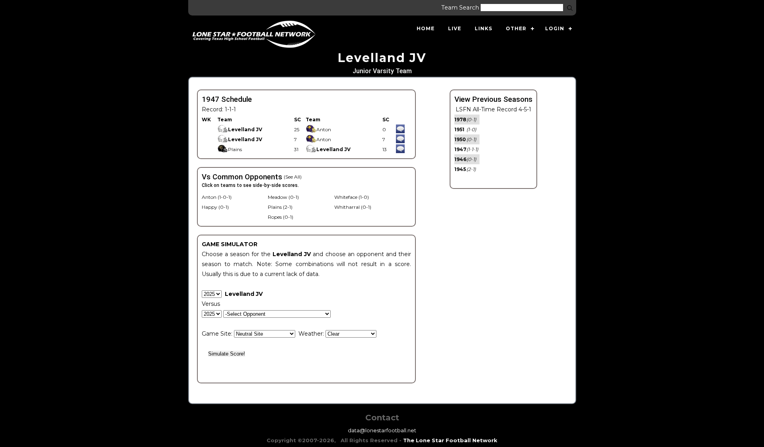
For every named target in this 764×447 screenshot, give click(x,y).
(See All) (293, 177)
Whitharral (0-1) (352, 207)
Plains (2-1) (280, 207)
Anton (323, 129)
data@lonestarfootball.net (382, 430)
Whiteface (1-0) (351, 197)
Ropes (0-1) (280, 217)
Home (426, 28)
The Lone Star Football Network (450, 440)
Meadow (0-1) (283, 197)
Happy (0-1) (215, 207)
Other (516, 28)
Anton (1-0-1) (217, 197)
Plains (235, 149)
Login (554, 28)
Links (483, 28)
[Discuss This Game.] (400, 129)
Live (454, 28)
